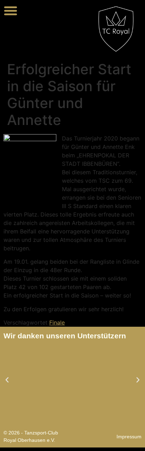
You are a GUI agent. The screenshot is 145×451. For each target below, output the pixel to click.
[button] (10, 10)
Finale (57, 322)
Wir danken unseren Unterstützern (65, 336)
